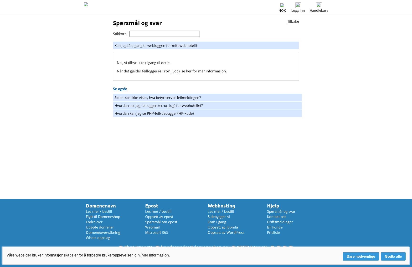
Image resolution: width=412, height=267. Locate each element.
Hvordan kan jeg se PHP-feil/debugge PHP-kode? (154, 113)
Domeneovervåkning (103, 232)
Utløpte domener (100, 227)
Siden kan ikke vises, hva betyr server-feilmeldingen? (157, 97)
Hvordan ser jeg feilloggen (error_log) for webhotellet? (158, 105)
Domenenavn (101, 205)
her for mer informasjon (206, 71)
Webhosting (221, 205)
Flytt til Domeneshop (103, 216)
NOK (282, 10)
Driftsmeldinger (280, 221)
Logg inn (298, 10)
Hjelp (273, 205)
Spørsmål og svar (281, 211)
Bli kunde (275, 227)
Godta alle (393, 256)
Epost (151, 205)
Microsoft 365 (156, 232)
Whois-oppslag (98, 237)
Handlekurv (319, 10)
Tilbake (293, 21)
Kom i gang (217, 221)
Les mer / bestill (99, 211)
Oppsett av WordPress (226, 232)
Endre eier (94, 221)
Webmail (152, 227)
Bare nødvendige (361, 256)
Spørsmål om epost (161, 221)
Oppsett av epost (159, 216)
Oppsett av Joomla (223, 227)
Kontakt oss (276, 216)
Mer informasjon (155, 255)
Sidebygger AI (219, 216)
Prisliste (273, 232)
